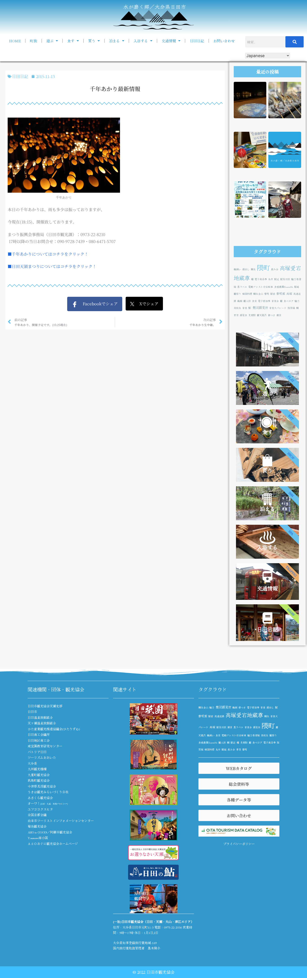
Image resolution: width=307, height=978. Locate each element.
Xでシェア (146, 303)
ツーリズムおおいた (42, 757)
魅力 (297, 301)
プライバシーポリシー (239, 844)
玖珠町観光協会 (39, 780)
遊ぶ (49, 40)
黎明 (266, 293)
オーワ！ (48, 803)
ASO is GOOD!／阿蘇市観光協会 (50, 832)
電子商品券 (261, 279)
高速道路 (219, 716)
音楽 (244, 308)
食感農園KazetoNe (283, 286)
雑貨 (278, 315)
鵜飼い (237, 269)
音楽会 (275, 301)
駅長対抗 (285, 279)
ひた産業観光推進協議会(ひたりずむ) (54, 729)
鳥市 (270, 279)
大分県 (32, 763)
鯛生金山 (258, 293)
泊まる (114, 40)
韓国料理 (247, 293)
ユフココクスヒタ (40, 809)
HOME (15, 40)
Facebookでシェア (98, 303)
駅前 (272, 293)
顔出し (246, 269)
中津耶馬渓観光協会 (42, 786)
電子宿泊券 (264, 301)
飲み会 (274, 269)
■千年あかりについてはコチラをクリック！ (48, 254)
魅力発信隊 (253, 735)
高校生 (237, 308)
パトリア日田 (37, 752)
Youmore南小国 (38, 837)
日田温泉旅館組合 (40, 717)
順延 (296, 286)
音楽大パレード (278, 308)
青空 (236, 315)
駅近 (276, 279)
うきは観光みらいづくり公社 (48, 792)
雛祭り (237, 293)
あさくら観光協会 (40, 797)
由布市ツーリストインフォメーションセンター (61, 820)
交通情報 (169, 40)
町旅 (33, 40)
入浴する (140, 40)
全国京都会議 (37, 815)
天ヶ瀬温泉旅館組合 (42, 723)
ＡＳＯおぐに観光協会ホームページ (53, 843)
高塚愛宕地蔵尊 (244, 715)
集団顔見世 (260, 307)
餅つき (271, 315)
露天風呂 (262, 315)
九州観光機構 (37, 769)
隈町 (263, 267)
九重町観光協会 (39, 775)
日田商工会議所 (39, 734)
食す (70, 40)
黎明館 (280, 293)
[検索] (294, 41)
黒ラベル (242, 286)
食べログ (289, 301)
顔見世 (243, 315)
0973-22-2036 (173, 927)
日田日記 (197, 40)
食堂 (254, 301)
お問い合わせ (224, 40)
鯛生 (253, 269)
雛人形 (247, 301)
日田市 (32, 711)
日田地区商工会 (39, 740)
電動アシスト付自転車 (260, 286)
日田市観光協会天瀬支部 (45, 706)
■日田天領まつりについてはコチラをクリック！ (52, 266)
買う (91, 40)
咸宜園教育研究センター (45, 746)
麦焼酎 (252, 315)
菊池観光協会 (37, 826)
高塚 (289, 293)
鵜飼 (239, 301)
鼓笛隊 (291, 308)
